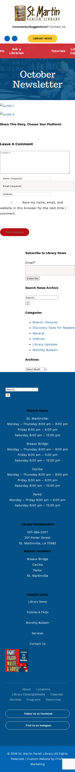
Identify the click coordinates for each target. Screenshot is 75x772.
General (38, 333)
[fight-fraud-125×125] (16, 651)
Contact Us (38, 26)
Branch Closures (45, 322)
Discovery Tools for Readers (54, 327)
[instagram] (14, 38)
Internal (39, 338)
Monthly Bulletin (45, 350)
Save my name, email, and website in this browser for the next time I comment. (33, 208)
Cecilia (37, 564)
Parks (37, 570)
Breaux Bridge (37, 559)
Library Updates (45, 344)
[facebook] (7, 38)
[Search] (67, 699)
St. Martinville (37, 575)
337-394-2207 (37, 532)
